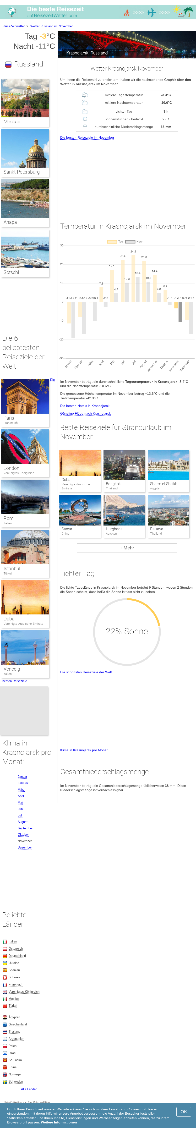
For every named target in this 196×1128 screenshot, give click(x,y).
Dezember (25, 847)
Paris (9, 418)
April (21, 796)
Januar (22, 776)
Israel (12, 1053)
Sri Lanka (15, 1060)
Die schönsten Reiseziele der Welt (86, 672)
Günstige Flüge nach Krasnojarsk (85, 413)
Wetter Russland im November (51, 26)
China (12, 1067)
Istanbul (12, 568)
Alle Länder (29, 1089)
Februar (23, 783)
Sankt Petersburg (22, 172)
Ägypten (14, 1017)
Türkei (8, 573)
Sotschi (11, 272)
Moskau (12, 122)
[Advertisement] (127, 176)
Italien (8, 523)
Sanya (67, 529)
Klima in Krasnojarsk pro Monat (84, 750)
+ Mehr (127, 547)
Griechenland (18, 1024)
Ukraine (14, 963)
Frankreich (11, 423)
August (22, 822)
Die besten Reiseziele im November (87, 137)
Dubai (66, 479)
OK (183, 1111)
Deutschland (17, 956)
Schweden (16, 1081)
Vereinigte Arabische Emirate (23, 623)
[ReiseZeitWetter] (98, 19)
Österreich (16, 948)
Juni (20, 809)
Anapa (10, 222)
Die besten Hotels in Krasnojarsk (84, 406)
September (25, 828)
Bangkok (113, 484)
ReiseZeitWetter (13, 26)
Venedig (12, 669)
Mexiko (14, 999)
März (21, 789)
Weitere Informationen (59, 1122)
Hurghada (114, 529)
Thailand (14, 1031)
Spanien (14, 970)
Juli (20, 815)
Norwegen (15, 1074)
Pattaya (156, 529)
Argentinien (16, 1038)
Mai (20, 802)
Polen (12, 1046)
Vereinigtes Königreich (19, 473)
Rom (9, 518)
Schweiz (14, 977)
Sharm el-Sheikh (163, 484)
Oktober (23, 834)
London (11, 468)
